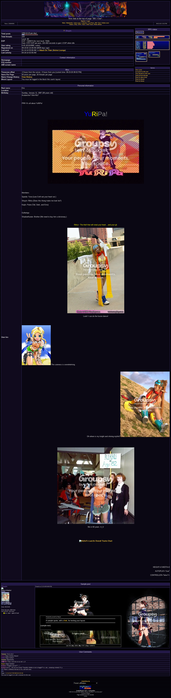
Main (63, 23)
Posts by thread (139, 79)
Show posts (138, 69)
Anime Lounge (59, 50)
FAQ (75, 24)
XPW (79, 24)
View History (27, 77)
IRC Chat (98, 23)
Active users (77, 23)
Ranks (71, 24)
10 (15, 673)
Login (88, 21)
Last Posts (91, 23)
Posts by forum (139, 81)
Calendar (84, 23)
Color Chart (89, 24)
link (65, 621)
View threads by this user (142, 73)
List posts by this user (141, 71)
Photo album (98, 24)
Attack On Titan (45, 50)
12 (19, 673)
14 (22, 673)
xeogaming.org (85, 681)
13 (20, 673)
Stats (83, 24)
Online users (105, 23)
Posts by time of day (141, 77)
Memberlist (69, 23)
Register (83, 21)
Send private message (141, 75)
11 (17, 673)
